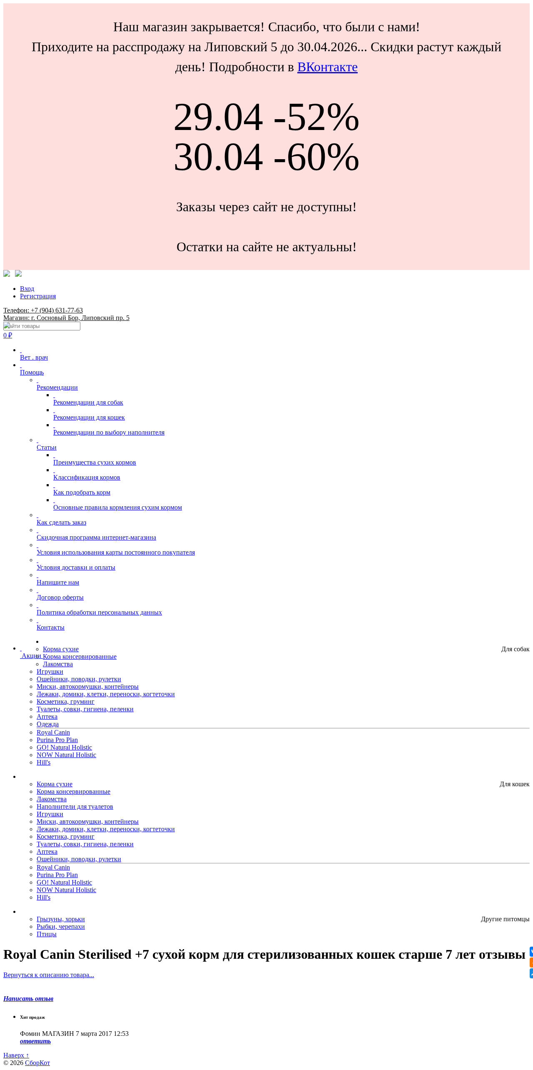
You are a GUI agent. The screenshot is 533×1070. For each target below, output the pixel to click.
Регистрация (38, 296)
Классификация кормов (86, 477)
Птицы (47, 934)
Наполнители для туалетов (75, 806)
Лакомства (58, 664)
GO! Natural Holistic (64, 747)
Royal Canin (53, 732)
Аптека (47, 716)
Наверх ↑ (16, 1055)
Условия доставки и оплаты (76, 567)
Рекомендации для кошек (89, 417)
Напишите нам (58, 582)
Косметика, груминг (66, 701)
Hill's (43, 762)
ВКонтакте (327, 66)
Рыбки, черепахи (61, 926)
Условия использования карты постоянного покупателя (116, 552)
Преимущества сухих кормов (94, 462)
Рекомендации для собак (88, 402)
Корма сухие (61, 648)
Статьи (47, 447)
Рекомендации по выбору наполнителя (108, 432)
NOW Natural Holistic (66, 754)
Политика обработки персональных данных (99, 612)
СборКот (37, 1062)
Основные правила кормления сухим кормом (117, 507)
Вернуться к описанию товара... (48, 974)
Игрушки (50, 671)
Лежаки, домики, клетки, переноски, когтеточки (106, 694)
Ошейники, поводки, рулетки (79, 678)
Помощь (32, 372)
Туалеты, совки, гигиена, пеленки (85, 708)
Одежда (48, 724)
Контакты (51, 627)
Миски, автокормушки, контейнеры (88, 686)
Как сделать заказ (61, 522)
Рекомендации (57, 387)
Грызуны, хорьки (61, 918)
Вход (27, 288)
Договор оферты (60, 597)
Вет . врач (34, 357)
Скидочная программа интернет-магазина (96, 537)
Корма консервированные (80, 656)
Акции (31, 655)
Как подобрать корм (81, 492)
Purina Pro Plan (57, 739)
